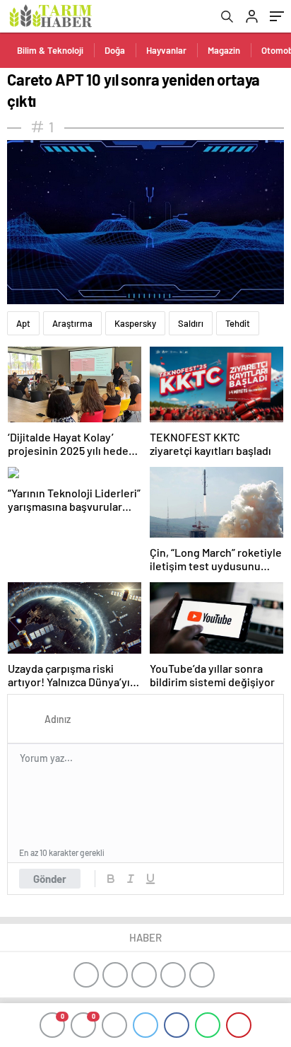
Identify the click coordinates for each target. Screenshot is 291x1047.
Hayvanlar (166, 50)
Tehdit (237, 323)
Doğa (115, 50)
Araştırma (72, 323)
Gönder (49, 878)
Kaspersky (135, 323)
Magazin (224, 50)
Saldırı (190, 323)
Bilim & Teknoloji (50, 50)
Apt (23, 323)
